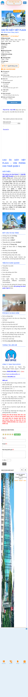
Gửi (4, 464)
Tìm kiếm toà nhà (14, 2)
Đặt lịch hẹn (14, 102)
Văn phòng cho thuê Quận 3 (10, 174)
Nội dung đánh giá (8, 449)
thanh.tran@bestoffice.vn (13, 374)
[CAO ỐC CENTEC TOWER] (7, 560)
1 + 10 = (4, 460)
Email (4, 443)
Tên (4, 438)
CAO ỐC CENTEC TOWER (20, 475)
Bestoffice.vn (11, 376)
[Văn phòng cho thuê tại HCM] (2, 2)
